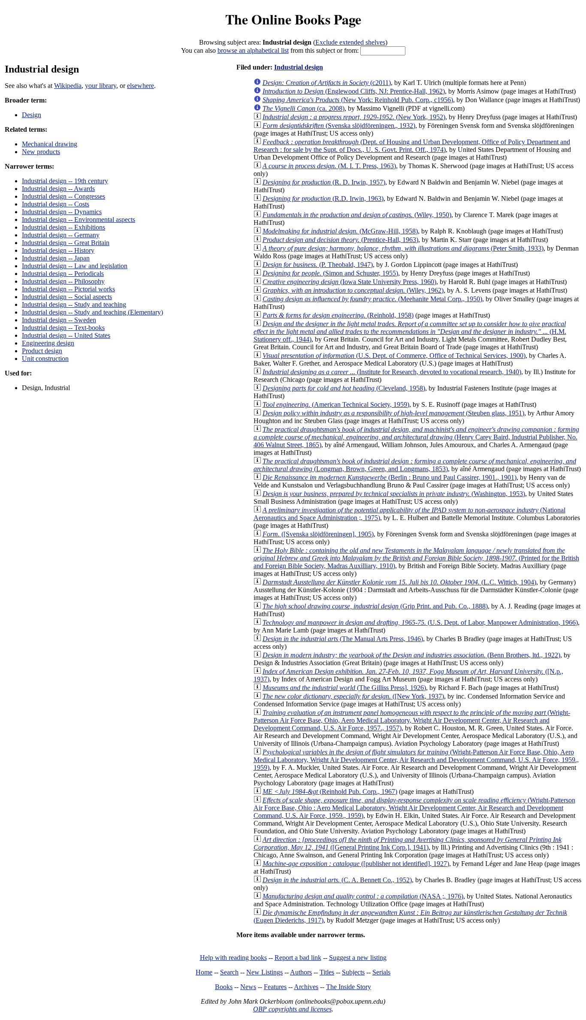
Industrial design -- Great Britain (65, 242)
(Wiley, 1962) (353, 290)
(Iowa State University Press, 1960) (349, 281)
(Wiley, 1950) (357, 214)
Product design (42, 350)
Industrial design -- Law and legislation (74, 265)
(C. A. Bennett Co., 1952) (337, 880)
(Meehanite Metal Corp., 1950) (372, 299)
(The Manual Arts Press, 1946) (343, 638)
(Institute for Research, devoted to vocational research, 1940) (392, 371)
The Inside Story (348, 986)
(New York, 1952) (354, 117)
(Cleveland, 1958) (344, 388)
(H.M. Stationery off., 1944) (410, 331)
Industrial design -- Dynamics (62, 211)
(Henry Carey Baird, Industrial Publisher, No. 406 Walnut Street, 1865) (416, 437)
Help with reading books (233, 957)
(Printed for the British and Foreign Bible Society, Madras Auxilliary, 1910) (416, 558)
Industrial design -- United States (66, 335)
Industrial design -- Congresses (63, 196)
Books (224, 986)
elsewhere (140, 85)
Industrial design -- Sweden (59, 320)
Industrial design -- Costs (55, 204)
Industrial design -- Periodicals (63, 273)
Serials (381, 972)
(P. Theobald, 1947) (318, 264)
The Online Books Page (293, 19)
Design (31, 114)
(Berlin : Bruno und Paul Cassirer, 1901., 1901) (390, 477)
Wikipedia (68, 85)
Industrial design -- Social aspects (67, 296)
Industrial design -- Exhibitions (63, 227)
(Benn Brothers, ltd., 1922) (411, 655)
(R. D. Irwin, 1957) (324, 182)
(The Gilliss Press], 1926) (344, 687)
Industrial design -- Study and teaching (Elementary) (92, 312)
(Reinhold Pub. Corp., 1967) (330, 791)
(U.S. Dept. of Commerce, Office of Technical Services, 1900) (394, 355)
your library (100, 85)
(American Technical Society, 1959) (336, 404)
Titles (327, 972)
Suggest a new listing (358, 957)
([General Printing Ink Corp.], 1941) (408, 843)
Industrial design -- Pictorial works (68, 289)
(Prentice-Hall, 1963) (340, 239)
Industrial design (298, 67)
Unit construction (45, 358)
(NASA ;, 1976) (363, 896)
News (248, 986)
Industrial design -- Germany (61, 235)
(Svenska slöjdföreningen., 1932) (339, 125)
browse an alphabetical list (253, 50)
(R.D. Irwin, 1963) (323, 198)
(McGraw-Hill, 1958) (340, 231)
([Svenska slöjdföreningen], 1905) (318, 534)
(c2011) (327, 82)
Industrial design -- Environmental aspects (78, 219)
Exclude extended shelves (350, 42)
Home (204, 972)
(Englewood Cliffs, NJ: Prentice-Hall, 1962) (354, 91)
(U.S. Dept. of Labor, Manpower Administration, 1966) (420, 622)
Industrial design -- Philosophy (63, 281)
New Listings (264, 972)
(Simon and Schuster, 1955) (330, 273)
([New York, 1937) (353, 696)
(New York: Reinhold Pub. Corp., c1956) (358, 99)
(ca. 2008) (303, 108)
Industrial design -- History (58, 250)
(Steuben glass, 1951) (393, 413)
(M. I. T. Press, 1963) (329, 165)
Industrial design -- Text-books (63, 327)
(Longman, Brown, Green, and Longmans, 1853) (415, 464)
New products (41, 151)
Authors (301, 972)
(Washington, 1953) (394, 493)
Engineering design (48, 343)
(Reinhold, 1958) (338, 315)
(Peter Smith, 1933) (403, 248)
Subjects (353, 972)
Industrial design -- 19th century (65, 181)
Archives (306, 986)
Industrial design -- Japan (56, 258)
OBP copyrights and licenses (292, 1009)
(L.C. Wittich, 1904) (399, 582)
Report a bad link (298, 957)
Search (229, 972)
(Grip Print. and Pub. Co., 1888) (375, 606)
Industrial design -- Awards (58, 188)
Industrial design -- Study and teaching (74, 304)
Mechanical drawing (49, 144)
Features (275, 986)
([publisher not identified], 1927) (356, 863)
